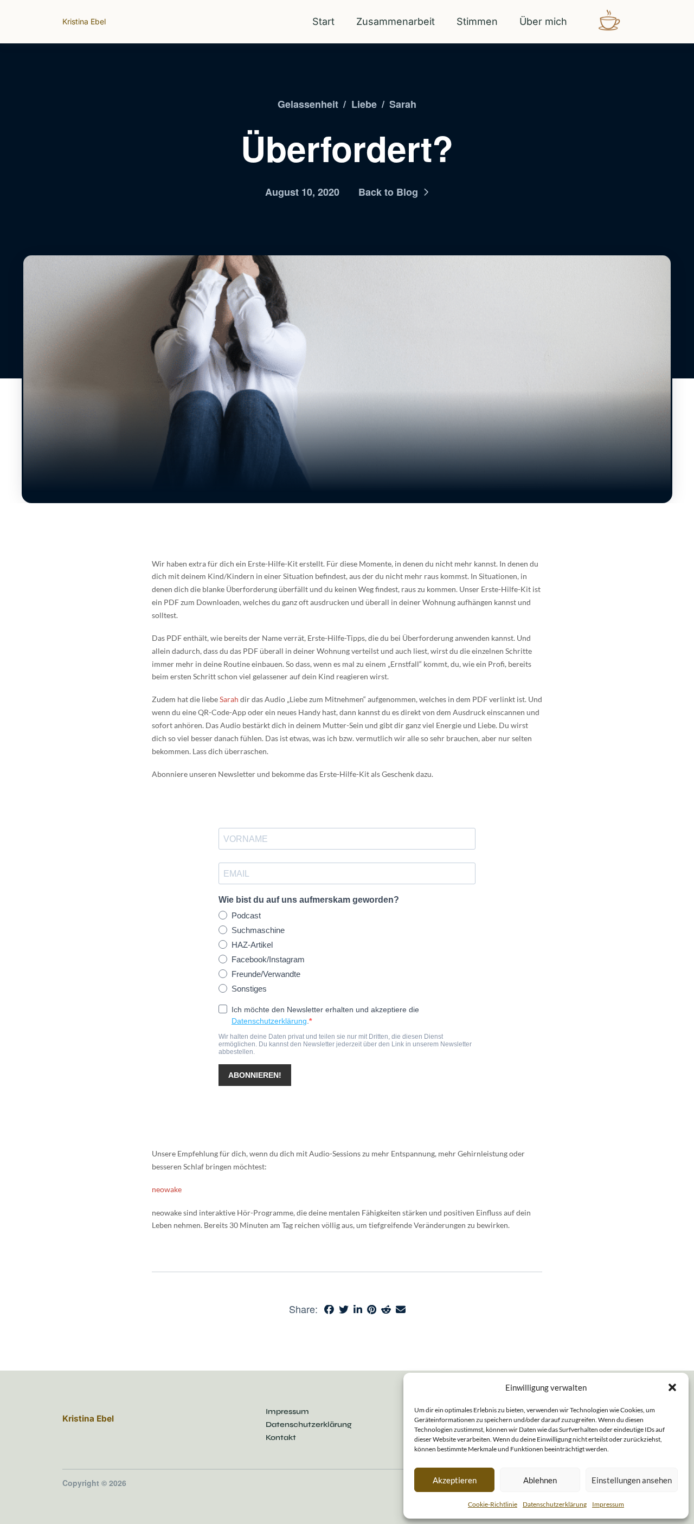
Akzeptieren (455, 1480)
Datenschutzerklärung (555, 1504)
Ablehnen (540, 1480)
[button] (672, 1387)
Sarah (229, 699)
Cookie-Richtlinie (492, 1504)
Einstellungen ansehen (632, 1480)
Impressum (608, 1504)
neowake (167, 1189)
